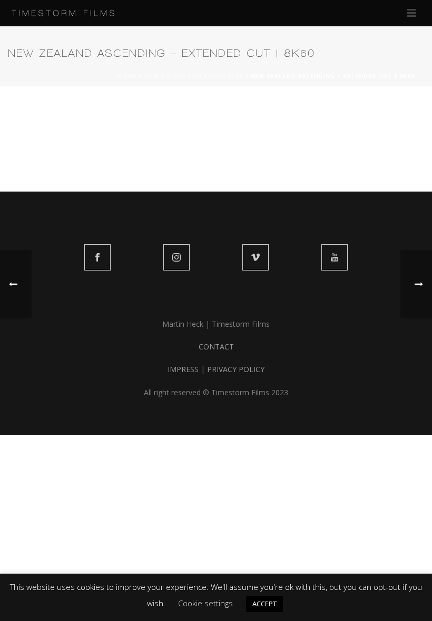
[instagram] (176, 257)
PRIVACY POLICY (235, 369)
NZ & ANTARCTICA (172, 75)
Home (126, 75)
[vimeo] (255, 257)
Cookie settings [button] (205, 603)
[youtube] (334, 257)
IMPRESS (183, 369)
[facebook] (97, 257)
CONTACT (216, 347)
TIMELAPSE (226, 75)
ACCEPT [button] (264, 603)
